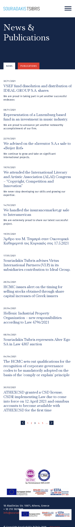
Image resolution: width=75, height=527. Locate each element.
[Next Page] (51, 423)
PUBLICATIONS (28, 66)
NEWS (9, 66)
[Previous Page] (23, 423)
